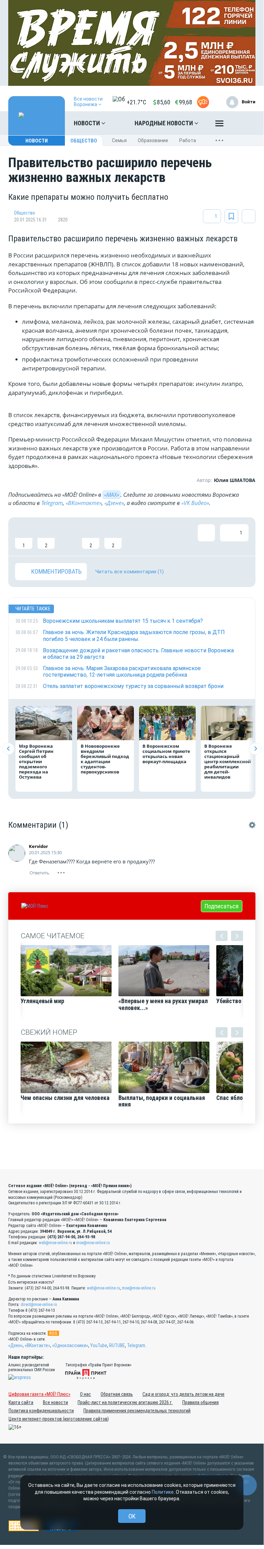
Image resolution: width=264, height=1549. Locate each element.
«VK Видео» (195, 503)
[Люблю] (68, 536)
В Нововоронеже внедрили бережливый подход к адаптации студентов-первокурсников (105, 759)
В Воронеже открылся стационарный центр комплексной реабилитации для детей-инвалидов (227, 761)
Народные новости (164, 123)
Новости (87, 123)
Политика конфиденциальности (41, 1410)
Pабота (187, 140)
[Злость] (135, 536)
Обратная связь (117, 1394)
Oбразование (153, 140)
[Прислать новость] (203, 102)
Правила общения (200, 1402)
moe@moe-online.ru (93, 1242)
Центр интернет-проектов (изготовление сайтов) (59, 1419)
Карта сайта (21, 1402)
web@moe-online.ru (55, 1242)
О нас (85, 1394)
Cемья (119, 140)
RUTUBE (117, 1345)
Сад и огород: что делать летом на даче (183, 1394)
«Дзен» (15, 1345)
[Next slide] (255, 749)
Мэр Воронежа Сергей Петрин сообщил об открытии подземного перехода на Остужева (36, 761)
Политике (163, 1492)
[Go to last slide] (8, 749)
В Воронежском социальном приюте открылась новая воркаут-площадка (166, 754)
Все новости (55, 1402)
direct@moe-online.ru (39, 1304)
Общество (83, 141)
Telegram (52, 503)
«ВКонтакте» (84, 503)
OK (132, 1516)
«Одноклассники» (70, 1345)
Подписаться (222, 906)
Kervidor (38, 846)
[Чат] (246, 1485)
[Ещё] (219, 125)
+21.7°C (136, 102)
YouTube (98, 1345)
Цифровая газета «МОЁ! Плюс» (39, 1394)
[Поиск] (243, 123)
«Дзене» (114, 503)
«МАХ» (111, 494)
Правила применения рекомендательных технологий (137, 1410)
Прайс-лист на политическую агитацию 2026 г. (125, 1402)
